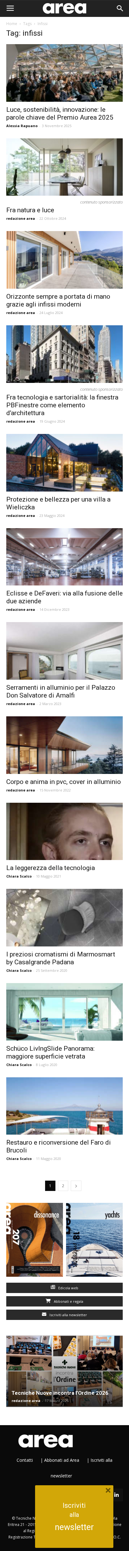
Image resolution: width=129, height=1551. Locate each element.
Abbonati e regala (68, 1301)
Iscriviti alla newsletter (68, 1314)
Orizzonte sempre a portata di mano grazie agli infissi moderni (58, 300)
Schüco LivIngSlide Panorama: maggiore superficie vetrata (50, 1052)
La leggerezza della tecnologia (50, 868)
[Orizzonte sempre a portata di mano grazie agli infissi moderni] (64, 260)
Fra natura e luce (30, 210)
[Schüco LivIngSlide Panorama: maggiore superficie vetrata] (64, 1012)
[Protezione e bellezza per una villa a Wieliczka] (64, 463)
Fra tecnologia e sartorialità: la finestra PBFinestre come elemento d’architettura (62, 405)
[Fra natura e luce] (64, 167)
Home (11, 23)
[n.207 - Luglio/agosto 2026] (34, 1241)
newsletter (74, 1527)
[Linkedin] (116, 1495)
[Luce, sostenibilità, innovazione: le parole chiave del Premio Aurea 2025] (64, 73)
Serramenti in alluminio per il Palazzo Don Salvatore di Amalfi (60, 691)
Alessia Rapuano (22, 125)
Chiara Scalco (19, 876)
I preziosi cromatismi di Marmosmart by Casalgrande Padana (60, 958)
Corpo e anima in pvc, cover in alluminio (63, 782)
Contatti (25, 1460)
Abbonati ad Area (61, 1460)
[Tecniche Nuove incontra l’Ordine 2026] (64, 1371)
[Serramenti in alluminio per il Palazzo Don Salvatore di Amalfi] (64, 651)
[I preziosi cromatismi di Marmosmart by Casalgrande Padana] (64, 917)
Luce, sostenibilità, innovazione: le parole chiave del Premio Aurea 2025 (59, 113)
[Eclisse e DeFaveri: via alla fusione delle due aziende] (64, 557)
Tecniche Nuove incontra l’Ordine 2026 (60, 1393)
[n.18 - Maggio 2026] (94, 1241)
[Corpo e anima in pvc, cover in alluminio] (64, 745)
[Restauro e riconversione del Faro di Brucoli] (64, 1106)
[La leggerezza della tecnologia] (64, 831)
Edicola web (67, 1288)
